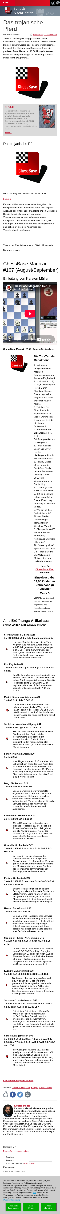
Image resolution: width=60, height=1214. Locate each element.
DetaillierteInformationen (13, 1207)
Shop (6, 3)
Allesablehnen (31, 1207)
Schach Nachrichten (23, 10)
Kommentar (8, 1167)
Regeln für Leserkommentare (16, 1151)
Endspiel (34, 1087)
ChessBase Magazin (21, 1087)
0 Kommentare (50, 35)
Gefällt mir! (38, 35)
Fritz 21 (9, 106)
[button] (20, 3)
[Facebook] (12, 1094)
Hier (34, 1193)
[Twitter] (20, 1094)
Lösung (7, 199)
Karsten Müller (45, 1087)
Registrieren (29, 1163)
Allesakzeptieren (48, 1207)
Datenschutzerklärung (11, 1200)
